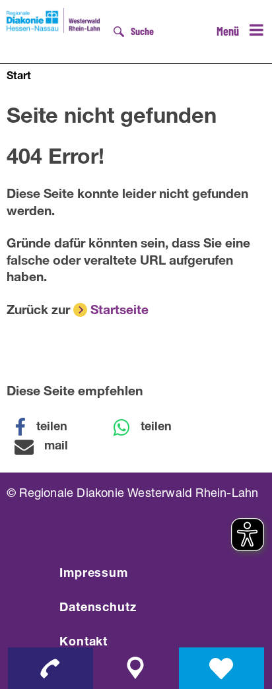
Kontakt (83, 643)
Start (19, 77)
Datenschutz (98, 608)
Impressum (93, 574)
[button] (49, 427)
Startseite (119, 311)
